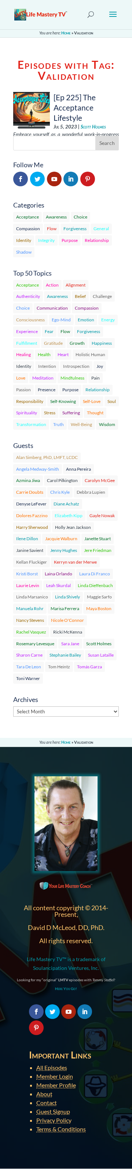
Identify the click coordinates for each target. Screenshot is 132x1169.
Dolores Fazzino (32, 515)
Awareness (56, 217)
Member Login (54, 1076)
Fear (49, 331)
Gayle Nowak (102, 515)
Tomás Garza (89, 666)
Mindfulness (72, 378)
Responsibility (29, 401)
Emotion (86, 319)
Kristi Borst (27, 573)
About (44, 1093)
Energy (108, 319)
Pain (95, 378)
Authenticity (28, 296)
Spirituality (26, 412)
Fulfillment (26, 343)
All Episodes (51, 1067)
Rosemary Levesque (35, 643)
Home (66, 32)
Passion (23, 389)
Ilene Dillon (27, 538)
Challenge (102, 296)
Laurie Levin (27, 585)
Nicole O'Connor (67, 620)
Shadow (24, 252)
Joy (99, 366)
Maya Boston (98, 608)
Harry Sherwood (32, 527)
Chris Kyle (60, 492)
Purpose (70, 240)
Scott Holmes (93, 127)
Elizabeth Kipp (68, 515)
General (101, 228)
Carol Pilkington (62, 480)
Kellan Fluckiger (31, 562)
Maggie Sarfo (99, 597)
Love (20, 378)
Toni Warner (28, 678)
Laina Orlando (58, 573)
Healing (23, 354)
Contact (46, 1102)
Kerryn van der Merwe (75, 562)
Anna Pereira (78, 469)
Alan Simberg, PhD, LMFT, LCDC (47, 457)
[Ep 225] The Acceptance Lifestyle (75, 107)
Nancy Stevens (30, 620)
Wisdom (107, 424)
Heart (63, 354)
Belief (80, 296)
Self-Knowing (63, 401)
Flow (51, 228)
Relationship (97, 240)
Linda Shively (67, 597)
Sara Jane (70, 643)
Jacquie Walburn (61, 538)
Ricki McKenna (67, 632)
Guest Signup (53, 1111)
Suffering (71, 412)
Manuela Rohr (30, 608)
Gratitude (53, 343)
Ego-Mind (61, 319)
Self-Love (91, 401)
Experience (27, 331)
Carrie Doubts (29, 492)
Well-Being (81, 424)
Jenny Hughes (63, 550)
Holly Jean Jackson (73, 527)
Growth (77, 343)
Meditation (43, 378)
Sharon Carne (29, 655)
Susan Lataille (101, 655)
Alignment (75, 285)
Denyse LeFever (31, 504)
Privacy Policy (54, 1120)
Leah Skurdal (58, 585)
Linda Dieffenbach (95, 585)
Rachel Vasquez (31, 632)
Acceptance (27, 217)
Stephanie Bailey (65, 655)
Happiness (102, 343)
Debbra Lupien (91, 492)
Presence (46, 389)
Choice (80, 217)
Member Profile (56, 1085)
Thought (95, 412)
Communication (52, 308)
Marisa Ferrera (65, 608)
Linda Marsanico (32, 597)
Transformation (31, 424)
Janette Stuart (97, 538)
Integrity (46, 240)
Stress (49, 412)
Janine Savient (29, 550)
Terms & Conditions (61, 1128)
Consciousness (30, 319)
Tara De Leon (28, 666)
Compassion (28, 228)
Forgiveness (75, 228)
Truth (58, 424)
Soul (111, 401)
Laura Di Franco (94, 573)
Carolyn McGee (100, 480)
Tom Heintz (59, 666)
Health (44, 354)
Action (52, 285)
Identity (23, 240)
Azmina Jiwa (28, 480)
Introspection (76, 366)
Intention (47, 366)
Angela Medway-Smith (37, 469)
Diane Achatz (66, 504)
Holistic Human (90, 354)
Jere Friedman (97, 550)
